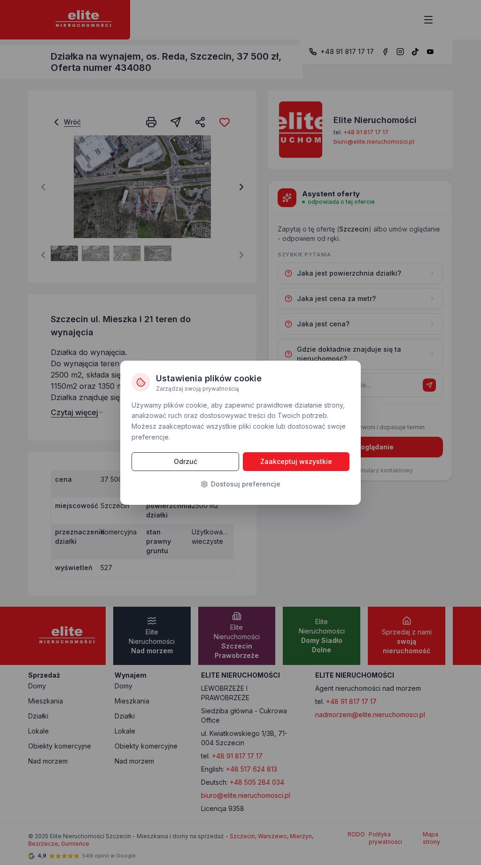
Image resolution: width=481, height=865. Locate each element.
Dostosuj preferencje (245, 484)
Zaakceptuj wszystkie (296, 461)
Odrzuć (185, 461)
